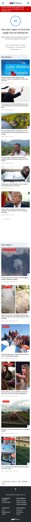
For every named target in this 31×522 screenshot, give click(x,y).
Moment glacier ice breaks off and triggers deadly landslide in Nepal (14, 278)
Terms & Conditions (21, 502)
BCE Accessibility (6, 502)
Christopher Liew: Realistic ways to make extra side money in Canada (14, 185)
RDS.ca (18, 514)
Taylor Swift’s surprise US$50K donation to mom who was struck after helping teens (14, 392)
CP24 (3, 510)
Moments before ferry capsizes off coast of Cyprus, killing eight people (15, 355)
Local (6, 45)
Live (20, 49)
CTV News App (6, 481)
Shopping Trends (20, 47)
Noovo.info (19, 510)
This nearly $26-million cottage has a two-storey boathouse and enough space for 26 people (15, 132)
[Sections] (2, 3)
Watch (16, 45)
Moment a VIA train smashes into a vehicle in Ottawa (15, 430)
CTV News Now (14, 49)
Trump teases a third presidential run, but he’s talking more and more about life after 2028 (15, 105)
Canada (11, 45)
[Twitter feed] (15, 489)
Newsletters (25, 481)
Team (3, 483)
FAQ (19, 481)
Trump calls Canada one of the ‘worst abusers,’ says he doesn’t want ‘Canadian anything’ (14, 210)
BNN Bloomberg (6, 512)
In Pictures (22, 45)
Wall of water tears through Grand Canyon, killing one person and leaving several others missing (15, 316)
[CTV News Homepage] (16, 3)
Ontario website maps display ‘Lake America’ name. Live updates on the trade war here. (14, 79)
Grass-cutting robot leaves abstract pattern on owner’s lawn (15, 467)
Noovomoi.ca (19, 512)
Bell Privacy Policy (21, 500)
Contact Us (14, 481)
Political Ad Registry (21, 504)
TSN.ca (4, 514)
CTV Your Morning (10, 47)
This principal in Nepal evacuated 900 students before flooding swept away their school (14, 159)
